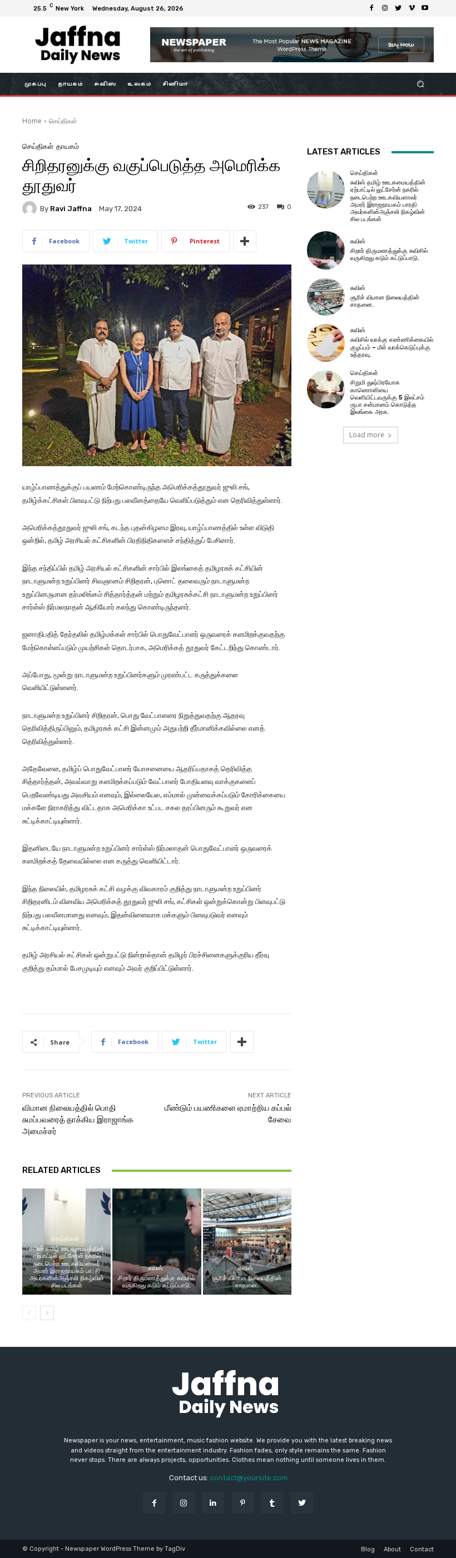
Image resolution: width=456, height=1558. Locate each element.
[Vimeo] (411, 8)
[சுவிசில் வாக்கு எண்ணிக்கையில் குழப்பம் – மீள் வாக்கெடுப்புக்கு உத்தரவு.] (326, 343)
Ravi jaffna (71, 208)
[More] (244, 241)
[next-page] (47, 1313)
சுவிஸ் (155, 1268)
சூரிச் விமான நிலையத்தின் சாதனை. (246, 1282)
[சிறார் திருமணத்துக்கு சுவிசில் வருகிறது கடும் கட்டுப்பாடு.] (156, 1242)
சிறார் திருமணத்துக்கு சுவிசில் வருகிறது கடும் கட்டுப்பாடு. (156, 1282)
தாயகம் (67, 146)
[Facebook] (371, 8)
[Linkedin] (213, 1503)
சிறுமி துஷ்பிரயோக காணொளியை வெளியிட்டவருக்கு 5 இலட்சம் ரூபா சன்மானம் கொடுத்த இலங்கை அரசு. (387, 397)
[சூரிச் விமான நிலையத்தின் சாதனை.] (247, 1242)
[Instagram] (384, 8)
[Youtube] (425, 8)
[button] (421, 84)
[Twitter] (398, 8)
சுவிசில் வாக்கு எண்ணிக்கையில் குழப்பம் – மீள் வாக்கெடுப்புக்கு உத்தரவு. (391, 347)
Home (32, 121)
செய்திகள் (63, 121)
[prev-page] (29, 1313)
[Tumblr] (272, 1503)
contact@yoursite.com (249, 1478)
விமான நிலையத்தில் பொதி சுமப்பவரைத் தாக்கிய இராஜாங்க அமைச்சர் (77, 1119)
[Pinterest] (243, 1503)
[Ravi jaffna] (31, 208)
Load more (366, 435)
